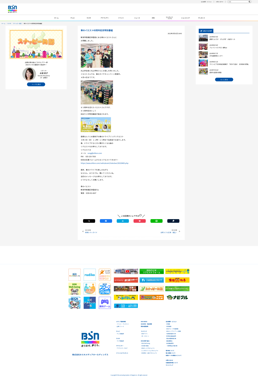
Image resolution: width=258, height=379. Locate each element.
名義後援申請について (172, 362)
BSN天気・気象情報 (146, 324)
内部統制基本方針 (171, 333)
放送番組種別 (170, 343)
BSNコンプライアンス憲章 (173, 331)
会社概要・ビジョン (206, 2)
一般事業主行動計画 (171, 346)
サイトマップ (169, 365)
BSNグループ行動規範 (172, 329)
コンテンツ (144, 331)
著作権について (170, 350)
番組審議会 (169, 341)
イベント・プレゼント (123, 324)
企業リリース (120, 326)
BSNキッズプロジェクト (148, 348)
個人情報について (170, 353)
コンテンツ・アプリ (169, 18)
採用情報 (168, 326)
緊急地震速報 (144, 326)
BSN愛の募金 (145, 346)
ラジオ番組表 (120, 341)
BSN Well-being (145, 343)
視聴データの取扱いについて (174, 355)
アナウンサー (105, 18)
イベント (121, 18)
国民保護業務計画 (171, 338)
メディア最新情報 (121, 321)
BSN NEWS (144, 321)
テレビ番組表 (120, 333)
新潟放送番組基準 (171, 336)
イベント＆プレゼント (122, 353)
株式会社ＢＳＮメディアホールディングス (90, 354)
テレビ (72, 18)
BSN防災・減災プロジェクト (149, 353)
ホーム (56, 18)
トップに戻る (36, 84)
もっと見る (224, 80)
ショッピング (185, 18)
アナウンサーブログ (122, 348)
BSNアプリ (144, 333)
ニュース (137, 18)
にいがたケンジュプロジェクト (149, 350)
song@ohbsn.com (95, 153)
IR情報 (168, 324)
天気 (153, 18)
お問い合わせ (219, 2)
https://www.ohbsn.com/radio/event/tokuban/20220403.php (104, 163)
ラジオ (89, 18)
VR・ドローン (145, 336)
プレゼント (201, 18)
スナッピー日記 (17, 23)
